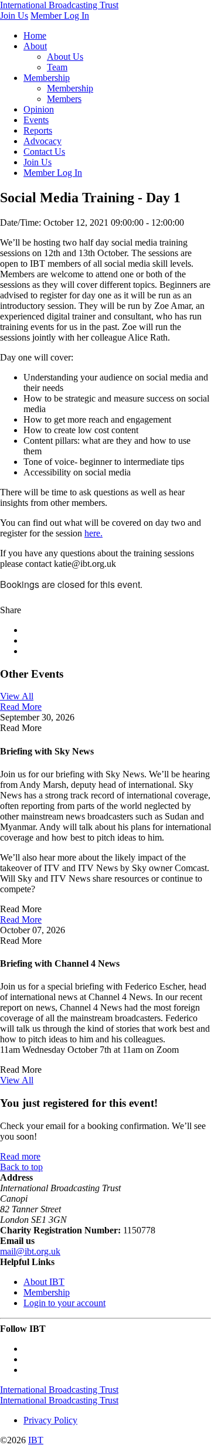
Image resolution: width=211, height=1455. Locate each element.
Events (36, 120)
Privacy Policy (50, 1420)
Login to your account (64, 1303)
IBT (35, 1440)
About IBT (43, 1282)
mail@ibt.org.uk (30, 1251)
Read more (20, 1156)
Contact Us (44, 152)
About (35, 46)
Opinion (38, 109)
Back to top (21, 1167)
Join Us (14, 16)
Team (57, 67)
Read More (21, 707)
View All (16, 696)
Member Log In (59, 16)
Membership (46, 78)
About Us (65, 57)
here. (93, 533)
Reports (37, 130)
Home (34, 35)
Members (64, 99)
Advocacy (42, 141)
